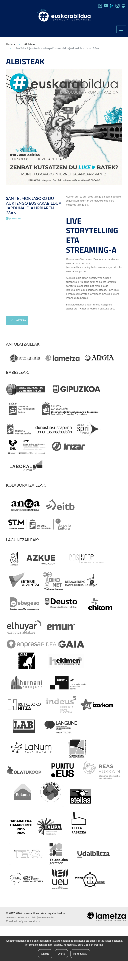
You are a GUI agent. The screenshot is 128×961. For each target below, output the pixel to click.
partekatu (15, 218)
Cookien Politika (93, 944)
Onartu (45, 953)
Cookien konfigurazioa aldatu (23, 921)
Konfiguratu (80, 953)
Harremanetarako (46, 917)
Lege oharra (11, 917)
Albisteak (29, 44)
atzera (21, 320)
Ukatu (61, 953)
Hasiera (10, 44)
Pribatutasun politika (27, 917)
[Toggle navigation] (121, 29)
